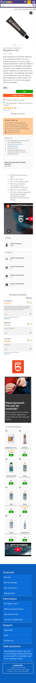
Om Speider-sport (11, 603)
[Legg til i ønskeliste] (6, 430)
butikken (22, 141)
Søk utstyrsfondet (11, 614)
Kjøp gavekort (9, 593)
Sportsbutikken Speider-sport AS (17, 651)
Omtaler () (6, 110)
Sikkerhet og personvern (14, 609)
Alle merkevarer (10, 588)
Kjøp (24, 91)
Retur (6, 635)
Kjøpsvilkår (8, 630)
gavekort (15, 146)
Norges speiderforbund (20, 653)
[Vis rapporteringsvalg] (30, 314)
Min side (7, 577)
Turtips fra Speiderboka (13, 619)
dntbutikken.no (7, 318)
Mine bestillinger (10, 582)
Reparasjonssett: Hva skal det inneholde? (15, 405)
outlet (16, 148)
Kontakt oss (8, 640)
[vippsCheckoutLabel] (18, 95)
